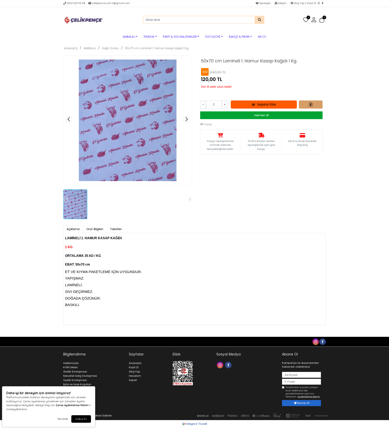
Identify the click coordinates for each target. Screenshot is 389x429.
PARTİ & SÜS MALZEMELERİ (180, 37)
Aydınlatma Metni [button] (309, 396)
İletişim (282, 3)
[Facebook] (324, 3)
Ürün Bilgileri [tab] (95, 229)
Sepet (133, 380)
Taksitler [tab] (116, 229)
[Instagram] (320, 3)
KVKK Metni (70, 367)
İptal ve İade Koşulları (77, 384)
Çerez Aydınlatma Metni (72, 405)
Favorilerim (283, 341)
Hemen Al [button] (261, 115)
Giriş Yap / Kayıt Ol (305, 3)
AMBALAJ (129, 37)
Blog (80, 341)
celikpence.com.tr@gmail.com (111, 3)
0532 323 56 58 (76, 3)
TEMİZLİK (148, 37)
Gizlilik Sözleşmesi (75, 372)
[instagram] (315, 341)
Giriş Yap (134, 372)
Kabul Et (81, 419)
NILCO (262, 37)
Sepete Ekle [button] (266, 104)
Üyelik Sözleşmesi (75, 380)
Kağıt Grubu (110, 48)
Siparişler (265, 3)
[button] (321, 19)
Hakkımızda (71, 363)
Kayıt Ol (134, 367)
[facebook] (322, 341)
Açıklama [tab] (73, 229)
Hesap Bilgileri (96, 341)
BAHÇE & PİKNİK (239, 37)
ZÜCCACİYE (212, 37)
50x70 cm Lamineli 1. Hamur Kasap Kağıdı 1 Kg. (157, 48)
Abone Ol (302, 403)
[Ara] (259, 20)
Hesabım (135, 376)
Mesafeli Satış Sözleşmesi (80, 376)
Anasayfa (70, 48)
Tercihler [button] (62, 419)
